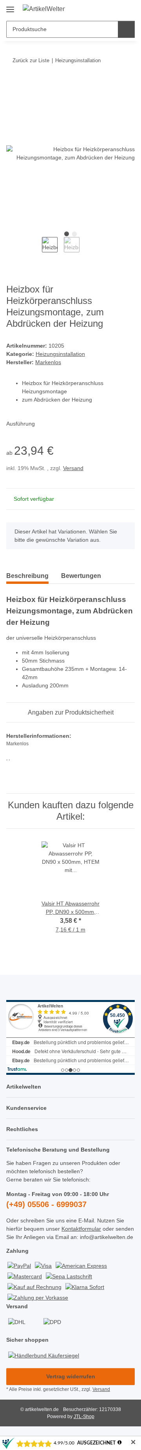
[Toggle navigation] (10, 6)
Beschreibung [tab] (27, 575)
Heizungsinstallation (60, 354)
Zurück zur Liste (31, 60)
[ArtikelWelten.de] (44, 9)
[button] (103, 9)
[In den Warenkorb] (12, 84)
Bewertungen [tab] (81, 575)
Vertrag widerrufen (70, 1376)
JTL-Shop (84, 1416)
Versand (73, 468)
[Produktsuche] (126, 29)
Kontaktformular (81, 1229)
